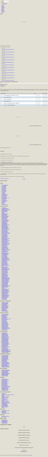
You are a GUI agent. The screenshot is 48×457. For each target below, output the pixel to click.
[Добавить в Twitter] (2, 149)
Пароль (3, 1)
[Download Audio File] (2, 95)
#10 (1, 162)
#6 (1, 173)
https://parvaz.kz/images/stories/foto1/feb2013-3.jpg (8, 59)
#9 (1, 167)
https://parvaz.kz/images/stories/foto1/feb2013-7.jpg (8, 62)
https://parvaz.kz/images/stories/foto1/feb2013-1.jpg (8, 49)
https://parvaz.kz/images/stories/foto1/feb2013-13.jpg (8, 72)
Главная (1, 84)
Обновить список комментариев (4, 178)
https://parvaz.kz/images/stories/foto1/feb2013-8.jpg (8, 67)
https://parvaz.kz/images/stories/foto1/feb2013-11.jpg (8, 77)
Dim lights (30, 144)
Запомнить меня (5, 3)
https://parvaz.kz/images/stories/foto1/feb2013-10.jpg (8, 80)
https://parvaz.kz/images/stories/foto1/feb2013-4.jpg (8, 54)
